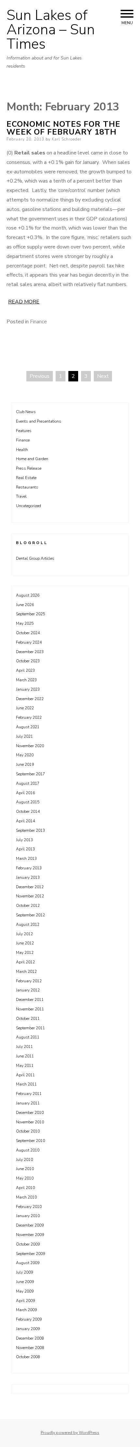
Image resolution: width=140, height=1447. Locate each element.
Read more (23, 301)
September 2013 (30, 830)
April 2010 (25, 1187)
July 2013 (24, 840)
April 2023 (25, 670)
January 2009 (28, 1328)
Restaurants (27, 487)
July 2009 (24, 1272)
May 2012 (25, 952)
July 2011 (24, 1046)
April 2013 (25, 849)
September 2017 (30, 774)
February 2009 (29, 1319)
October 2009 (28, 1244)
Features (24, 430)
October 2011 (28, 1018)
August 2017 (27, 783)
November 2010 (30, 1122)
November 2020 (30, 745)
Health (22, 449)
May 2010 (25, 1178)
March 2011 (26, 1084)
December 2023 (30, 651)
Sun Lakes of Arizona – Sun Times (51, 30)
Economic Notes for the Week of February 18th (63, 128)
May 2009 (25, 1291)
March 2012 (26, 971)
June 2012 (25, 943)
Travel (21, 496)
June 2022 (25, 708)
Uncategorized (28, 505)
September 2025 (30, 614)
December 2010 (30, 1112)
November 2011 (30, 1009)
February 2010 (29, 1206)
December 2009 (30, 1225)
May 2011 (25, 1065)
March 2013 (26, 858)
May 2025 (25, 623)
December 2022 (30, 698)
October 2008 (28, 1356)
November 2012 (30, 896)
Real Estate (26, 477)
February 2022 (29, 717)
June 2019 (25, 764)
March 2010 (26, 1197)
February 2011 (29, 1093)
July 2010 (24, 1159)
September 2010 (30, 1140)
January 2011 (28, 1103)
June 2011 (25, 1056)
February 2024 (29, 642)
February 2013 (29, 868)
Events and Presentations (38, 421)
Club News (26, 411)
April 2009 (25, 1300)
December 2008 (30, 1338)
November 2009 (30, 1234)
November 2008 (30, 1347)
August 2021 (27, 727)
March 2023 (26, 680)
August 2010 (27, 1150)
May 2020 (25, 755)
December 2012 (30, 887)
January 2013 (28, 877)
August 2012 (27, 924)
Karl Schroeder (66, 139)
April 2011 (25, 1075)
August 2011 (27, 1037)
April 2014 (25, 821)
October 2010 (28, 1131)
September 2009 (30, 1253)
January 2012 (28, 990)
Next (103, 376)
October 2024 (28, 632)
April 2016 (25, 793)
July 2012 (24, 934)
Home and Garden (32, 458)
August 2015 (27, 802)
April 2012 (25, 962)
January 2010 (28, 1215)
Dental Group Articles (35, 558)
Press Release (28, 468)
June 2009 (25, 1281)
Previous (39, 376)
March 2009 (26, 1309)
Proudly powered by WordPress (70, 1432)
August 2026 (27, 595)
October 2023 (28, 661)
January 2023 (28, 689)
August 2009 (27, 1262)
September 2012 (30, 915)
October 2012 (28, 905)
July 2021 (24, 736)
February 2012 (29, 981)
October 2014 (28, 811)
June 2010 (25, 1168)
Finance (38, 321)
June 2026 (25, 604)
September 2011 (30, 1028)
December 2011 (30, 999)
